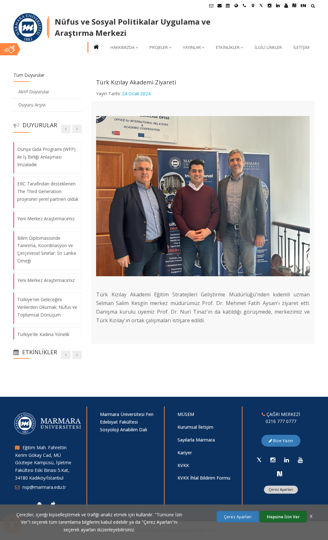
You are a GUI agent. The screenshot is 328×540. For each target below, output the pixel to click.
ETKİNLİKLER (228, 47)
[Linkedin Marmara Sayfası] (278, 5)
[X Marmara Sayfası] (261, 5)
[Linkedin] (287, 460)
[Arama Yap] (312, 6)
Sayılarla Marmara (196, 440)
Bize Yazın (282, 440)
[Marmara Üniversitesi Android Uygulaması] (39, 504)
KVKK (183, 465)
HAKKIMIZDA (123, 47)
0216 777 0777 (281, 421)
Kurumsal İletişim (195, 427)
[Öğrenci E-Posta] (211, 5)
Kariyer (184, 453)
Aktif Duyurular (33, 92)
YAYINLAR (192, 47)
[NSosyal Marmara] (280, 474)
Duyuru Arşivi (31, 105)
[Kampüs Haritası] (253, 5)
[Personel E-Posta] (219, 5)
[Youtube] (300, 460)
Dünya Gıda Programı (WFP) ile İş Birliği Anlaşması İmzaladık (46, 157)
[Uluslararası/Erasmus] (236, 5)
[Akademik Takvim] (228, 5)
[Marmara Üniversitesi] (27, 27)
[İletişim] (244, 5)
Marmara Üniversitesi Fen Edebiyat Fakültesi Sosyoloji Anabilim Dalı (126, 422)
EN (303, 5)
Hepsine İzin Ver (283, 517)
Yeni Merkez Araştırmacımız (46, 218)
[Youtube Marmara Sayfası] (286, 5)
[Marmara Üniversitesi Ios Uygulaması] (53, 504)
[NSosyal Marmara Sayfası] (294, 5)
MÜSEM (185, 414)
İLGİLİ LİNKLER (268, 47)
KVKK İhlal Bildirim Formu (203, 478)
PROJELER (159, 47)
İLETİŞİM (301, 47)
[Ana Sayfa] (95, 47)
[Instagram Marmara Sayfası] (269, 5)
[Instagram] (273, 460)
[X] (259, 460)
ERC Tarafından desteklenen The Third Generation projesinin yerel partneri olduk (47, 191)
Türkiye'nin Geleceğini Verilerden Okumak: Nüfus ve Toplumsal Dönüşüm (47, 307)
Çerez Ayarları (281, 489)
